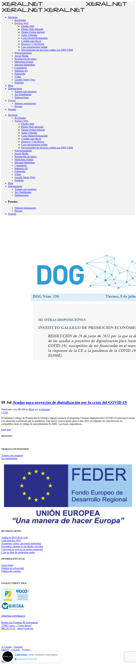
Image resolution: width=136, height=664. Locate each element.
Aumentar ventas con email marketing (21, 543)
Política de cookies (11, 571)
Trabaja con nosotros (12, 455)
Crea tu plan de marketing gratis (18, 552)
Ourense (18, 647)
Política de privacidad (12, 568)
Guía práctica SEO (11, 540)
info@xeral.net (25, 628)
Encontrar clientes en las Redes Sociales (22, 546)
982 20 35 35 (8, 628)
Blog (31, 409)
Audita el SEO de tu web (14, 537)
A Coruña (6, 647)
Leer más (6, 429)
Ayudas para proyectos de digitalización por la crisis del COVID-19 (69, 402)
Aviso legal (7, 565)
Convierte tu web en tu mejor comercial (22, 549)
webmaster (44, 409)
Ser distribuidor (9, 458)
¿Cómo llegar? (24, 625)
